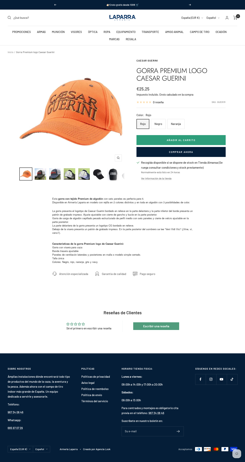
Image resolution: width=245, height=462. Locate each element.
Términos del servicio (94, 401)
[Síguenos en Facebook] (200, 379)
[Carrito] (235, 18)
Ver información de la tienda (156, 178)
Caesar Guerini (147, 60)
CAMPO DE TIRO (199, 32)
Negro (158, 124)
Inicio (10, 52)
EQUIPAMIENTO (126, 32)
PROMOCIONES (21, 32)
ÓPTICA (92, 32)
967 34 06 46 (15, 412)
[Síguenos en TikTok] (232, 379)
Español (211, 17)
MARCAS (114, 39)
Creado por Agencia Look (96, 449)
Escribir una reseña (156, 326)
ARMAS (41, 32)
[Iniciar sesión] (227, 17)
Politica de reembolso (95, 389)
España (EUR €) (190, 17)
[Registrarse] (178, 431)
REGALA (131, 39)
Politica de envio (91, 395)
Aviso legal (88, 382)
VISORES (76, 32)
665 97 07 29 (15, 428)
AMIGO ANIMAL (174, 32)
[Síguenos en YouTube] (221, 379)
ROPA (107, 32)
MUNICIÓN (58, 32)
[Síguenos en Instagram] (211, 379)
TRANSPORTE (150, 32)
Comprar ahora (181, 151)
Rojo (143, 124)
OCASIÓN (221, 32)
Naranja (176, 124)
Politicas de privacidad (95, 376)
